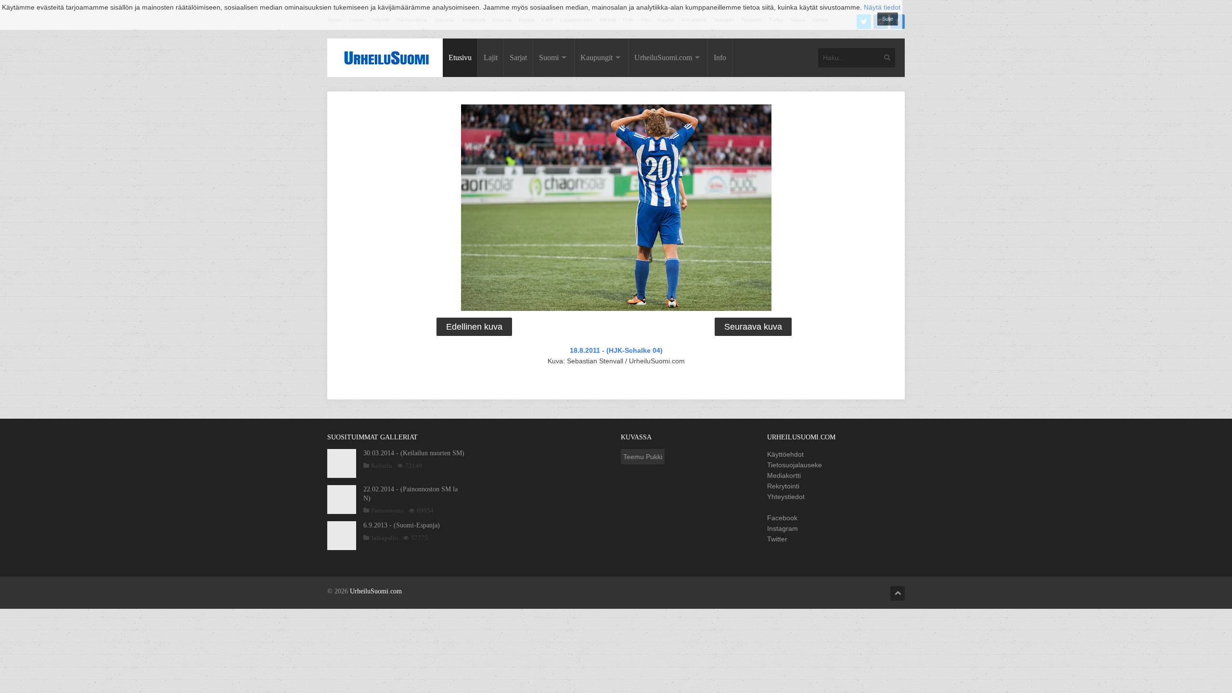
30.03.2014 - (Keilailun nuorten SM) (413, 453)
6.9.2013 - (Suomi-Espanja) (401, 525)
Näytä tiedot (882, 7)
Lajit (491, 57)
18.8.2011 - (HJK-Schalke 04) (616, 350)
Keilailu (381, 465)
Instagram (782, 528)
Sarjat (518, 57)
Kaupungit (596, 57)
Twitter (777, 539)
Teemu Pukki (642, 457)
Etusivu (460, 57)
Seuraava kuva (753, 327)
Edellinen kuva (474, 327)
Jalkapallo (384, 537)
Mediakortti (784, 475)
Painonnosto (387, 510)
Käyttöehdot (785, 454)
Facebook (782, 518)
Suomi (549, 57)
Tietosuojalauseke (794, 465)
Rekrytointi (783, 486)
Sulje (887, 19)
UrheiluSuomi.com (663, 57)
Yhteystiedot (786, 496)
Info (720, 57)
